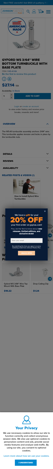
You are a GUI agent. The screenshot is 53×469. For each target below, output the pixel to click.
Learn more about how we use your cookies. (26, 455)
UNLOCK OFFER (26, 253)
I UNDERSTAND (26, 463)
